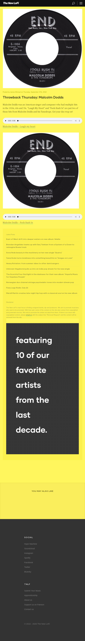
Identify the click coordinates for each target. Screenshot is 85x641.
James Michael (15, 92)
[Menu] (80, 3)
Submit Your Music (32, 591)
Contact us (29, 609)
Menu (81, 3)
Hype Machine (30, 544)
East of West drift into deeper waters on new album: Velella (33, 239)
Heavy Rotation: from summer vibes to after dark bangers (32, 263)
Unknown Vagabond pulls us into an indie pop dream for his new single (38, 269)
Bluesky (27, 572)
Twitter (27, 567)
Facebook (28, 562)
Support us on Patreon (34, 605)
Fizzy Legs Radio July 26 (17, 288)
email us (29, 315)
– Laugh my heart (19, 126)
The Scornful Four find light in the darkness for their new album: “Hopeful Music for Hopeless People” (42, 275)
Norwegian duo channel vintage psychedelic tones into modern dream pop (40, 282)
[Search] (74, 3)
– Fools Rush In (18, 222)
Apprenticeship (30, 595)
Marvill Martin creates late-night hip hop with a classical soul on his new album (41, 293)
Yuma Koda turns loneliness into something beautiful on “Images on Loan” (39, 258)
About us (28, 600)
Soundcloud (29, 548)
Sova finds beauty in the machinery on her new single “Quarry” (34, 252)
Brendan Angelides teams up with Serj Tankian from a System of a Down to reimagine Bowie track (40, 245)
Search (74, 3)
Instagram (28, 553)
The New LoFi (11, 3)
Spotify (27, 558)
